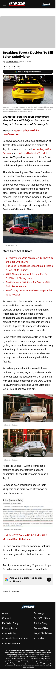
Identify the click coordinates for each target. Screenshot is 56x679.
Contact (6, 618)
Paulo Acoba (12, 61)
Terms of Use (41, 628)
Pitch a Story (41, 623)
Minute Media (16, 651)
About (5, 613)
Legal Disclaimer (43, 633)
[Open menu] (4, 4)
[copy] (19, 67)
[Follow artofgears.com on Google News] (49, 580)
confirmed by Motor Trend (31, 153)
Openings (39, 613)
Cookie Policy (9, 633)
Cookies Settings (11, 643)
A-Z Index (39, 638)
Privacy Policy (9, 628)
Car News (15, 591)
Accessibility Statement (15, 638)
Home (5, 591)
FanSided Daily (10, 623)
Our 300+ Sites (42, 618)
